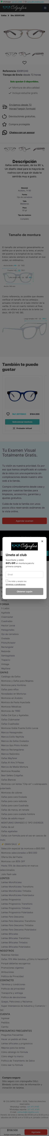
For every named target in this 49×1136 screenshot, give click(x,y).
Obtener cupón (24, 591)
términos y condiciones (15, 584)
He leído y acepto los (17, 581)
